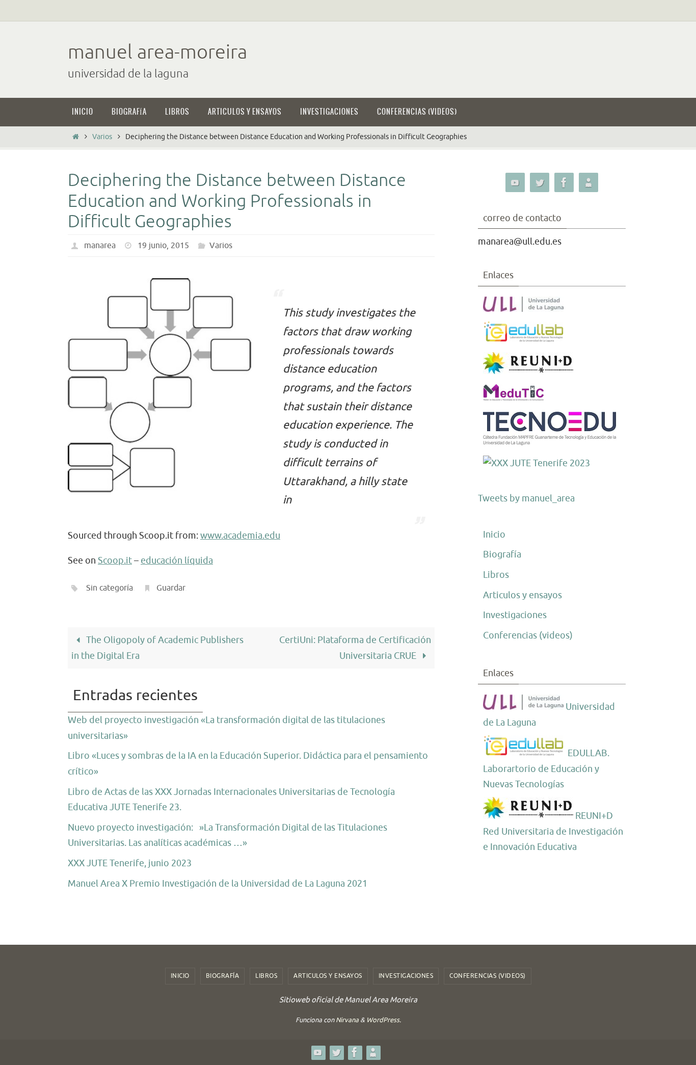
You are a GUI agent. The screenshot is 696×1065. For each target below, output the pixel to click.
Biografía (502, 554)
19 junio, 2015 (163, 246)
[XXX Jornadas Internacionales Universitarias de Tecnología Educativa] (536, 463)
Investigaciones (515, 615)
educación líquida (177, 560)
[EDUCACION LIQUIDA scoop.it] (588, 183)
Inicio (494, 534)
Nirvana (347, 1020)
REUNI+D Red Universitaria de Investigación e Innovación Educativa (553, 831)
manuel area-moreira (157, 52)
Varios (102, 136)
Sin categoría (109, 588)
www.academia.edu (240, 535)
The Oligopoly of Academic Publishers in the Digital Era (157, 647)
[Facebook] (564, 183)
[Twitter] (539, 183)
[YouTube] (515, 183)
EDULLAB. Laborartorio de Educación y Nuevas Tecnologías (546, 769)
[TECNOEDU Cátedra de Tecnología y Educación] (550, 443)
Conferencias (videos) (528, 635)
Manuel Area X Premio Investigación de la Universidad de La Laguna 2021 (217, 883)
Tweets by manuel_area (526, 498)
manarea (100, 246)
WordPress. (383, 1020)
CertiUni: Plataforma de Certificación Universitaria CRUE (355, 647)
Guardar (170, 588)
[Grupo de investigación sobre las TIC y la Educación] (524, 339)
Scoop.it (115, 560)
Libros (496, 574)
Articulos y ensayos (522, 595)
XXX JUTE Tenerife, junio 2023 (130, 863)
